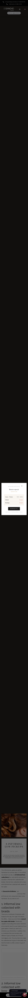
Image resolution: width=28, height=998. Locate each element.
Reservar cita (14, 508)
